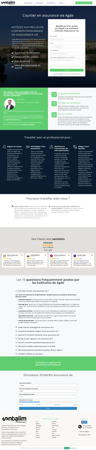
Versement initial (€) (25, 383)
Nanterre (38, 437)
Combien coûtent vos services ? (30, 354)
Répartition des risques (26, 400)
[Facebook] (82, 422)
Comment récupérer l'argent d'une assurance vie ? (38, 331)
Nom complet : (54, 36)
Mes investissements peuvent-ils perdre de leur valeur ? (40, 350)
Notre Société (28, 3)
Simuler (48, 408)
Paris (37, 433)
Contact (61, 3)
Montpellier (38, 425)
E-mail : (52, 43)
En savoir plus (73, 448)
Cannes (37, 435)
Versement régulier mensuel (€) (28, 388)
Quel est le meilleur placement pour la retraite (36, 346)
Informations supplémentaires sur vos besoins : (62, 57)
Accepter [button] (67, 448)
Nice (53, 433)
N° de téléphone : (54, 50)
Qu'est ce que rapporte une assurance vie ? (35, 338)
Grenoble (54, 431)
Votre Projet (39, 3)
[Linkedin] (85, 422)
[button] (2, 260)
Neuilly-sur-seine (56, 435)
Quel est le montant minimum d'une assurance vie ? (39, 335)
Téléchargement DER (84, 435)
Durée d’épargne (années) (26, 394)
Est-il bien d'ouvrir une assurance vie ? (33, 291)
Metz (37, 431)
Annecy (37, 429)
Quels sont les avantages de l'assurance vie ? (36, 327)
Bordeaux (54, 421)
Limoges (54, 437)
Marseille (38, 427)
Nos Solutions (51, 3)
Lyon (37, 421)
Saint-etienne (55, 425)
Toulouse (54, 429)
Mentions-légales (84, 431)
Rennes (37, 423)
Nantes (53, 423)
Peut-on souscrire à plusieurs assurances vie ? (36, 342)
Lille (53, 427)
